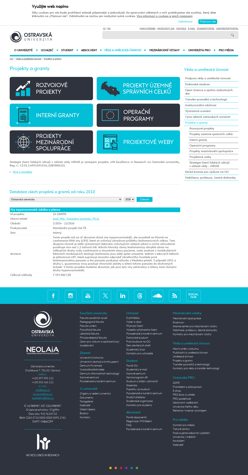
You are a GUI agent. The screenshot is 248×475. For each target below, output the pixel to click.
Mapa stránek (148, 29)
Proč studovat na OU (138, 341)
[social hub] (193, 295)
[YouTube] (88, 295)
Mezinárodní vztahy (167, 50)
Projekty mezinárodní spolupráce (211, 151)
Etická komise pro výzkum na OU (207, 171)
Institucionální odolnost (200, 105)
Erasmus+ (178, 322)
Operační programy (202, 145)
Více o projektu (22, 171)
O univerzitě (26, 50)
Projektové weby (200, 157)
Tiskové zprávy (181, 429)
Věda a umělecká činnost (125, 50)
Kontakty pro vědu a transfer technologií (196, 368)
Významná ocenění (198, 111)
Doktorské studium (197, 84)
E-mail (191, 29)
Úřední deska (87, 409)
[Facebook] (53, 295)
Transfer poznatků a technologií (206, 99)
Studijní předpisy (136, 397)
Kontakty (85, 417)
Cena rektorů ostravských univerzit (207, 116)
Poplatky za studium (138, 389)
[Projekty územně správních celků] (138, 88)
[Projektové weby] (138, 141)
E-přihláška (133, 318)
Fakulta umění (88, 326)
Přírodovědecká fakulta (93, 337)
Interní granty (198, 140)
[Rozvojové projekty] (51, 88)
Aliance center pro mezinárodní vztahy (195, 326)
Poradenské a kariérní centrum (98, 381)
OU (11, 59)
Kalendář (85, 405)
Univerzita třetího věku (185, 406)
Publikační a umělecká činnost (190, 352)
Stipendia (131, 385)
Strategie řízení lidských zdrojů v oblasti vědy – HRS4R (209, 164)
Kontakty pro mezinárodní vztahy (192, 334)
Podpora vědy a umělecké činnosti (208, 78)
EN (109, 29)
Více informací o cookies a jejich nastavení (164, 16)
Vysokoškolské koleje (92, 369)
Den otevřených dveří (138, 345)
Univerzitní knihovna (91, 357)
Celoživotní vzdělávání (185, 402)
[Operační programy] (138, 115)
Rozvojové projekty (201, 128)
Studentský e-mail (136, 369)
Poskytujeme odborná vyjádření (191, 433)
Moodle (181, 29)
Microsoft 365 (166, 29)
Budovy (84, 413)
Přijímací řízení (134, 326)
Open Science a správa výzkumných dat (209, 92)
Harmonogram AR (137, 377)
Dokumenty (86, 397)
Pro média (226, 50)
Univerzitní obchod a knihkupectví (99, 362)
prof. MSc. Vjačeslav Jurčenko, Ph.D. (76, 219)
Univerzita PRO (202, 50)
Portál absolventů (136, 417)
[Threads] (140, 295)
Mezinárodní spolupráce (187, 318)
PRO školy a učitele (184, 394)
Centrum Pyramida (91, 365)
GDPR (176, 383)
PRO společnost (182, 399)
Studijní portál (205, 29)
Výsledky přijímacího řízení (141, 330)
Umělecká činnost (183, 356)
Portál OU (132, 365)
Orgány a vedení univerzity (95, 393)
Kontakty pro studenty (139, 405)
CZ (104, 29)
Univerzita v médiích (184, 437)
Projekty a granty (52, 59)
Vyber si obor (134, 322)
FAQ (128, 425)
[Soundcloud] (157, 295)
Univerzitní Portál (227, 29)
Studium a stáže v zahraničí (142, 381)
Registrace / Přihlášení (139, 421)
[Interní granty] (51, 115)
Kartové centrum (89, 377)
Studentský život (135, 349)
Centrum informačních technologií (99, 373)
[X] (105, 295)
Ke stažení (178, 441)
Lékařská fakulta (89, 333)
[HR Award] (42, 445)
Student (69, 50)
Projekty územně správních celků (211, 134)
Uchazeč (49, 50)
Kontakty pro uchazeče (139, 353)
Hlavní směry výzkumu (186, 349)
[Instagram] (71, 295)
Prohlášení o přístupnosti (187, 387)
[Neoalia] (42, 350)
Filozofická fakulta (90, 330)
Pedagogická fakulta (92, 322)
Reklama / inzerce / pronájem (190, 410)
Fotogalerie (86, 401)
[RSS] (175, 295)
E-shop (177, 391)
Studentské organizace (139, 401)
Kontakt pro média (184, 425)
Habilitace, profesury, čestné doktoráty (210, 177)
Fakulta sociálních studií (93, 318)
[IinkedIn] (123, 295)
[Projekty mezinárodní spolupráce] (51, 141)
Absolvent (91, 50)
